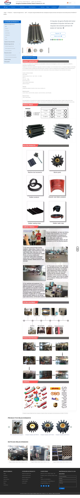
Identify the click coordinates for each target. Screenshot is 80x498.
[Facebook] (41, 486)
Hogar (5, 473)
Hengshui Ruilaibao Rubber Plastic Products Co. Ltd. (18, 461)
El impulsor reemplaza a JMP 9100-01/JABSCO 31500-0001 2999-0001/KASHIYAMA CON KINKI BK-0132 (63, 434)
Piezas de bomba (8, 50)
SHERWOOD (7, 35)
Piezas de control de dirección (10, 55)
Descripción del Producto (29, 57)
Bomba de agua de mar (9, 44)
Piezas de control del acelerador (11, 57)
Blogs (5, 483)
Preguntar (57, 33)
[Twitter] (46, 486)
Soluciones (5, 477)
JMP (6, 26)
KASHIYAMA (7, 32)
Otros (6, 39)
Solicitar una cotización (70, 7)
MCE (6, 37)
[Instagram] (48, 486)
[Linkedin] (44, 486)
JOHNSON (7, 30)
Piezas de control (7, 52)
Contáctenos (6, 484)
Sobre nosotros (6, 479)
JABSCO (6, 28)
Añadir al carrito (57, 36)
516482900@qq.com (51, 481)
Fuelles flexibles (7, 59)
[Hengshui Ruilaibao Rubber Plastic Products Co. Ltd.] (18, 453)
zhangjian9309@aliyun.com (45, 483)
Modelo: (24, 55)
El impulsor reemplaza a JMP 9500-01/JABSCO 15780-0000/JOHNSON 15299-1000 (32, 434)
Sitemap (50, 493)
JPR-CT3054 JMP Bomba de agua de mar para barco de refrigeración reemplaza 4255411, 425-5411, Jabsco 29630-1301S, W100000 (17, 434)
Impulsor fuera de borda (9, 41)
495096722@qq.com (26, 1)
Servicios (5, 481)
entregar (62, 488)
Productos (5, 475)
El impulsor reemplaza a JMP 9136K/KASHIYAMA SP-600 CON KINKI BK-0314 (48, 434)
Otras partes (7, 61)
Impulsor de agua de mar (9, 24)
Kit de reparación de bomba (10, 48)
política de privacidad (56, 493)
